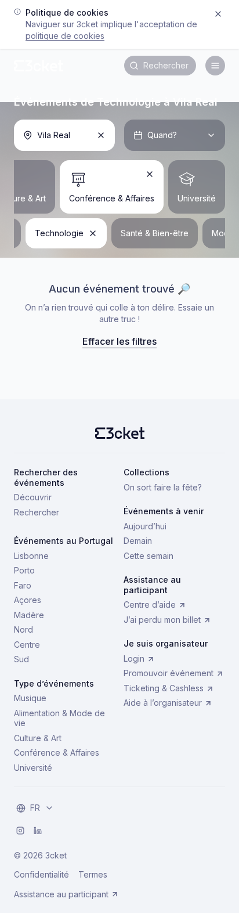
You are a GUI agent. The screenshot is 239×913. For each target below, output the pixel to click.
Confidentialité (41, 874)
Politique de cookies (65, 36)
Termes (92, 874)
